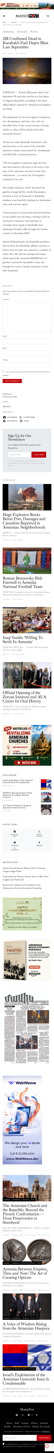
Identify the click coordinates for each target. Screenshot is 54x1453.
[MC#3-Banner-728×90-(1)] (27, 5)
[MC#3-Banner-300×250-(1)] (27, 745)
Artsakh (22, 31)
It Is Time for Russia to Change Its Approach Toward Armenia (17, 806)
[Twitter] (23, 1415)
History (32, 1263)
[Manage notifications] (47, 1446)
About (9, 1423)
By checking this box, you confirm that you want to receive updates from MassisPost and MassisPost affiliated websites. (26, 463)
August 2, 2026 (7, 786)
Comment (6, 299)
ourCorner (31, 1369)
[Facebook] (17, 1415)
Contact (25, 1423)
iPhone (34, 1423)
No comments (9, 53)
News (34, 31)
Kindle (7, 1426)
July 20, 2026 (7, 800)
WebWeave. (46, 1432)
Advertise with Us (21, 1426)
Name (5, 336)
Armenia (14, 22)
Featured (26, 1200)
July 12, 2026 (7, 811)
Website (5, 360)
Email (5, 348)
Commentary (16, 1200)
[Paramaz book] (27, 959)
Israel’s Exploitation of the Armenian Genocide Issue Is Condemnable (18, 781)
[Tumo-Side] (22, 913)
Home (5, 22)
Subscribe (39, 455)
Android (44, 1423)
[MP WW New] (22, 1120)
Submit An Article (41, 1426)
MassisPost (7, 406)
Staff (16, 1423)
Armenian (7, 1200)
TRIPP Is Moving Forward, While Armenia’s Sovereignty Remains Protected (17, 795)
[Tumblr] (37, 1415)
